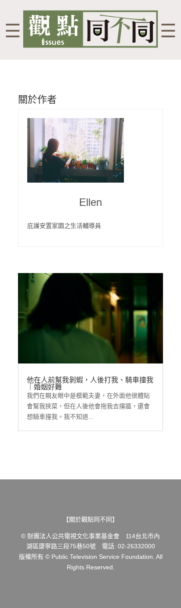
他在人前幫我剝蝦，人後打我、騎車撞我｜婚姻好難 (90, 383)
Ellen (90, 202)
